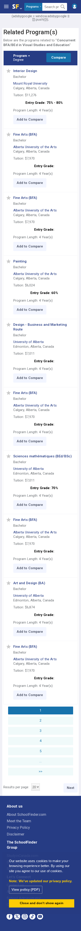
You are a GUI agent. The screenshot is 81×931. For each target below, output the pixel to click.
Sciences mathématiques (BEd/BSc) (42, 456)
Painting (20, 261)
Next (70, 788)
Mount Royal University (30, 83)
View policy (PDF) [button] (25, 889)
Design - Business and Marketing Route (40, 327)
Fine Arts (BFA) (25, 134)
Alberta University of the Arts (35, 147)
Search (63, 7)
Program (20, 56)
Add (20, 119)
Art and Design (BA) (29, 583)
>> (40, 771)
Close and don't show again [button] (41, 903)
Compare (58, 57)
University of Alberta (28, 342)
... (40, 761)
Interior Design (25, 71)
